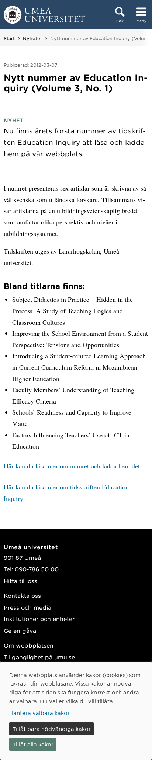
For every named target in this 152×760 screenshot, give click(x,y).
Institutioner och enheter (39, 618)
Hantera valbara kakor (39, 713)
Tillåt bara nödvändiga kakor (52, 728)
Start (9, 38)
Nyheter (32, 38)
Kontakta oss (22, 595)
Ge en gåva (20, 630)
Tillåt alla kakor (33, 744)
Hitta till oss (20, 580)
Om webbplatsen (28, 645)
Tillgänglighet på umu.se (39, 656)
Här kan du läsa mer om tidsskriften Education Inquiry (66, 492)
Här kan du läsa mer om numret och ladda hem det (72, 465)
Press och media (27, 607)
